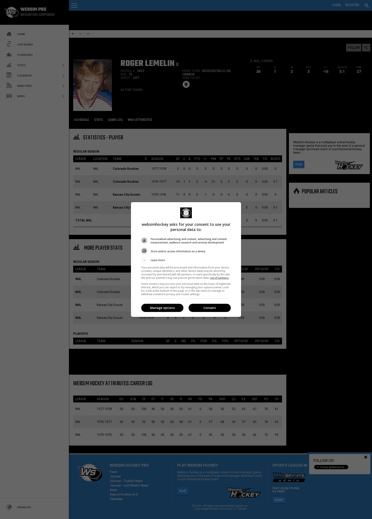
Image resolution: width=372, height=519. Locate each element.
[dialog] (186, 259)
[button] (186, 260)
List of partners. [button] (219, 278)
